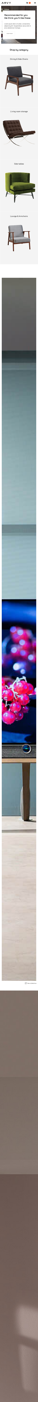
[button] (35, 3)
